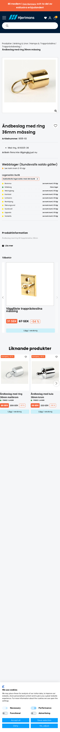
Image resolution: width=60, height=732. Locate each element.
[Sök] (7, 25)
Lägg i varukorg (30, 330)
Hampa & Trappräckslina (42, 43)
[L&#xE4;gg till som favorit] (55, 125)
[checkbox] (5, 708)
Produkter (7, 43)
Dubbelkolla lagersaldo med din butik (19, 179)
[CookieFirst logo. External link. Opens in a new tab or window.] (3, 686)
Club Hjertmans (29, 4)
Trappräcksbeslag (11, 46)
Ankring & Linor (20, 43)
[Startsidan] (21, 17)
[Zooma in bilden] (55, 110)
